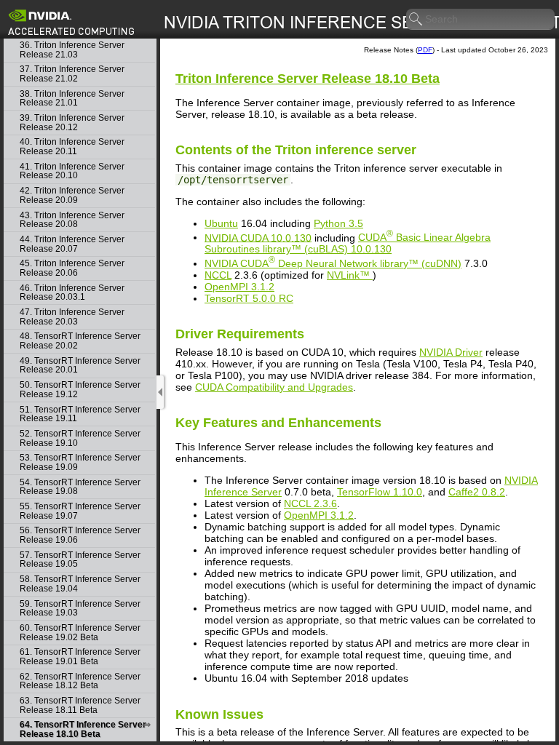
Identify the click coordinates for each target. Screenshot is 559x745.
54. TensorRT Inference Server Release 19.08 (80, 487)
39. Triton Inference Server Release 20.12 (72, 122)
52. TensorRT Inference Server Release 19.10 (80, 438)
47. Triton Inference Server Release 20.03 (72, 317)
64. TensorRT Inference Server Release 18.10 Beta (83, 729)
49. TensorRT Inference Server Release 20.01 (80, 365)
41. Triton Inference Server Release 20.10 (72, 171)
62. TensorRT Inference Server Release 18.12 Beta (80, 681)
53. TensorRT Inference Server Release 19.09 (80, 462)
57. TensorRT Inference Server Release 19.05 (80, 560)
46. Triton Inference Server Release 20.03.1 (72, 293)
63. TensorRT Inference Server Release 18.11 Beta (80, 705)
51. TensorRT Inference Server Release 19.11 (80, 414)
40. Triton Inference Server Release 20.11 (72, 147)
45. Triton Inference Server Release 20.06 (72, 268)
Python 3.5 (338, 223)
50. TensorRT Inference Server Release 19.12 (80, 390)
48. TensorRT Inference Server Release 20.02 (80, 341)
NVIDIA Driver (451, 352)
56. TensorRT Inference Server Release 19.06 (80, 535)
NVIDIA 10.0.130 (258, 237)
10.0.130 (348, 243)
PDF (425, 50)
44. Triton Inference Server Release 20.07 (72, 244)
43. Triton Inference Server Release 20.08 (72, 220)
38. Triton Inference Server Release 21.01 (72, 98)
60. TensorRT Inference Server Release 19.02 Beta (80, 633)
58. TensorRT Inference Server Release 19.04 (80, 584)
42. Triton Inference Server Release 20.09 (72, 195)
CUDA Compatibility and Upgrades (274, 387)
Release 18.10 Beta (307, 78)
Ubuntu (221, 223)
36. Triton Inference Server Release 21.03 (72, 50)
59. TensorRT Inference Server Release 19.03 (80, 608)
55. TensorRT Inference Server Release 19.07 (80, 511)
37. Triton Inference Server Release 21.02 (72, 74)
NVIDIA (333, 263)
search (416, 19)
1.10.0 (379, 492)
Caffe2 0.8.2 (476, 492)
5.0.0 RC (249, 298)
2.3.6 (310, 503)
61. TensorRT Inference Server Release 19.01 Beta (80, 657)
